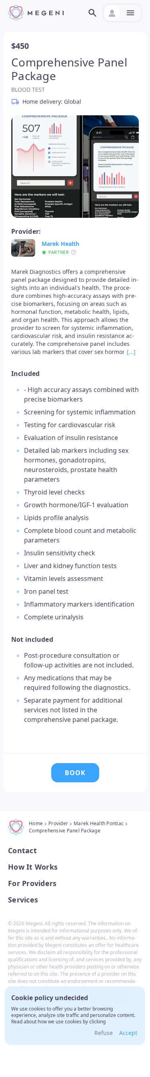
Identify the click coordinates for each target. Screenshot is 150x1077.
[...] (131, 352)
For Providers (32, 883)
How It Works (33, 867)
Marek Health (60, 243)
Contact (22, 850)
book (75, 772)
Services (23, 900)
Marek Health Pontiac (99, 823)
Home (36, 823)
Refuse (103, 1033)
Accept (128, 1033)
